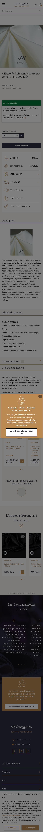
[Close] (40, 396)
